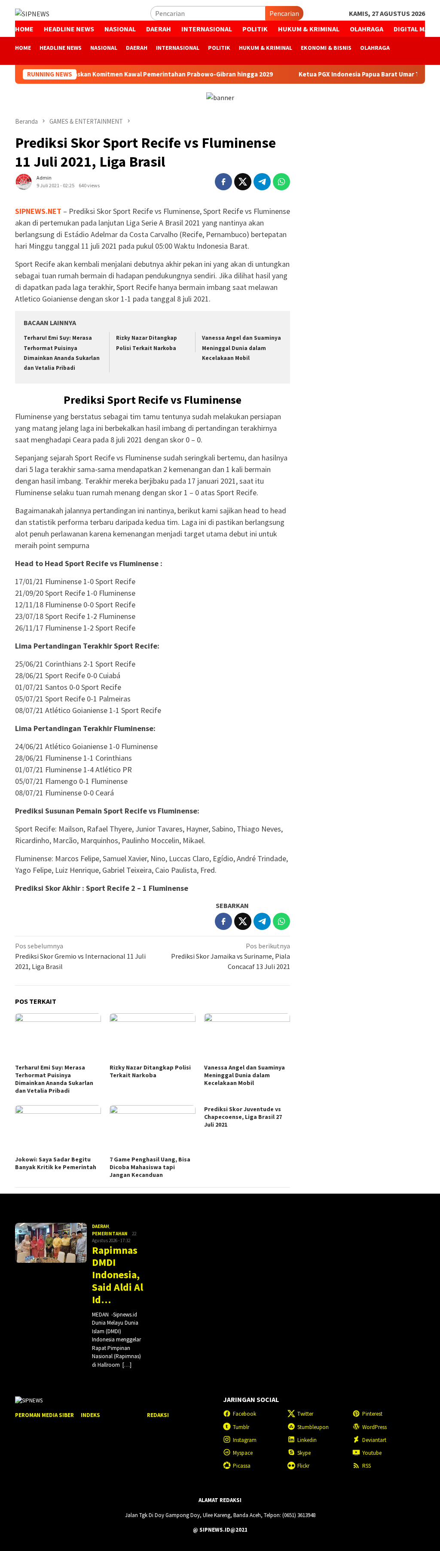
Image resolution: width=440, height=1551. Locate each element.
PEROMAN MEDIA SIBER (44, 1415)
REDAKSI (158, 1415)
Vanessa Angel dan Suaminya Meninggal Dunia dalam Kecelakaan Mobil (241, 348)
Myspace (243, 1453)
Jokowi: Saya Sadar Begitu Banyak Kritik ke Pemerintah (55, 1163)
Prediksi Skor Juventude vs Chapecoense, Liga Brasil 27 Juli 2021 (243, 1116)
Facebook (244, 1413)
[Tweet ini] (242, 181)
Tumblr (241, 1427)
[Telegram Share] (262, 181)
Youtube (372, 1453)
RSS (366, 1465)
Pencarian (284, 13)
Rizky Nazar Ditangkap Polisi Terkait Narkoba (150, 1071)
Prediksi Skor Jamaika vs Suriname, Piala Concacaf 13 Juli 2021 (230, 956)
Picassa (242, 1465)
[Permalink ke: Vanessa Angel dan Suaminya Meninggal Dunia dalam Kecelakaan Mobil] (247, 1037)
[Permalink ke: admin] (23, 181)
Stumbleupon (313, 1427)
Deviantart (374, 1440)
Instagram (245, 1440)
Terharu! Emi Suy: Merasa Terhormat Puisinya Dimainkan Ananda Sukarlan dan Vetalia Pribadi (54, 1078)
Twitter (305, 1413)
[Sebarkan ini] (223, 181)
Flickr (303, 1465)
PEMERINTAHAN (110, 1234)
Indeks (90, 1415)
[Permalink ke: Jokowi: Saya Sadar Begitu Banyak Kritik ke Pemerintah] (58, 1129)
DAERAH (100, 1226)
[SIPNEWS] (32, 13)
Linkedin (307, 1440)
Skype (304, 1453)
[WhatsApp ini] (281, 181)
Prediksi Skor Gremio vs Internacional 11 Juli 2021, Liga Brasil (80, 956)
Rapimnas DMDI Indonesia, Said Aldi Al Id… (117, 1275)
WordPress (374, 1427)
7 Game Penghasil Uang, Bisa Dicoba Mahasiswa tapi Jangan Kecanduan (150, 1167)
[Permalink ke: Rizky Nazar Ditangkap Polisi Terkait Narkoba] (153, 1037)
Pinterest (372, 1413)
